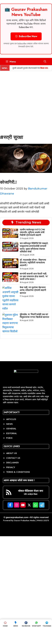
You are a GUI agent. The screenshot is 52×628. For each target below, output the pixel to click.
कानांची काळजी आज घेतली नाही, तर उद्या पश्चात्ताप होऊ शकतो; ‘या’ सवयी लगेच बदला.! (34, 276)
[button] (45, 61)
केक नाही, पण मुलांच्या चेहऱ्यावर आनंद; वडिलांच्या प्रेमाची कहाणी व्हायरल (33, 290)
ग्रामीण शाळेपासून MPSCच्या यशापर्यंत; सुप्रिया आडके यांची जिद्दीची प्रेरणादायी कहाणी (32, 232)
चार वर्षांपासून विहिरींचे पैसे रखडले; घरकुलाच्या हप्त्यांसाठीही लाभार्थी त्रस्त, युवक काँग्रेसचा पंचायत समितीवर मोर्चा (34, 247)
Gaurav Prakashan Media (24, 520)
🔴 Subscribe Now (26, 36)
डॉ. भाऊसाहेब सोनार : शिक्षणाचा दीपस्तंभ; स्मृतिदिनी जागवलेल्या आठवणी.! (33, 262)
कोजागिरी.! (8, 182)
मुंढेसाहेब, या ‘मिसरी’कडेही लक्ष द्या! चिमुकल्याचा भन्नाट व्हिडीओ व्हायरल (34, 315)
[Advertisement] (26, 98)
